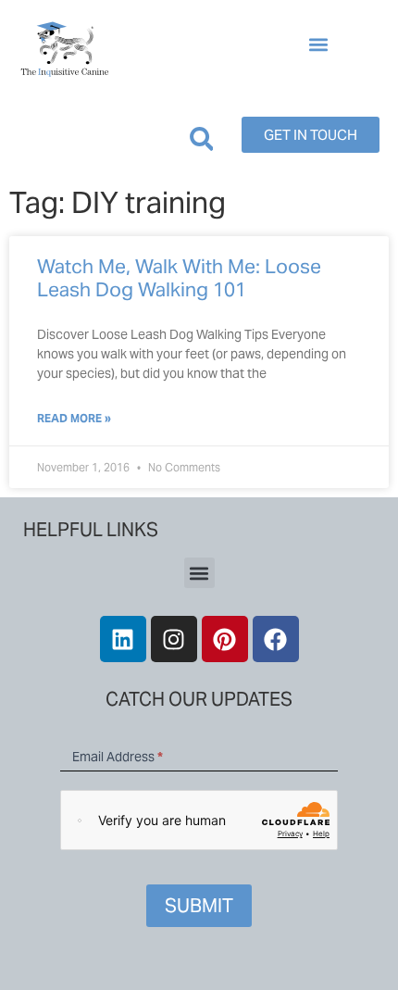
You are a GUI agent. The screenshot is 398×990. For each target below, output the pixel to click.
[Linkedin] (123, 639)
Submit (199, 906)
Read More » (74, 418)
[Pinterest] (225, 639)
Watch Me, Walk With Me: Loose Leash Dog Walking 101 (179, 278)
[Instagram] (174, 639)
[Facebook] (276, 639)
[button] (318, 45)
